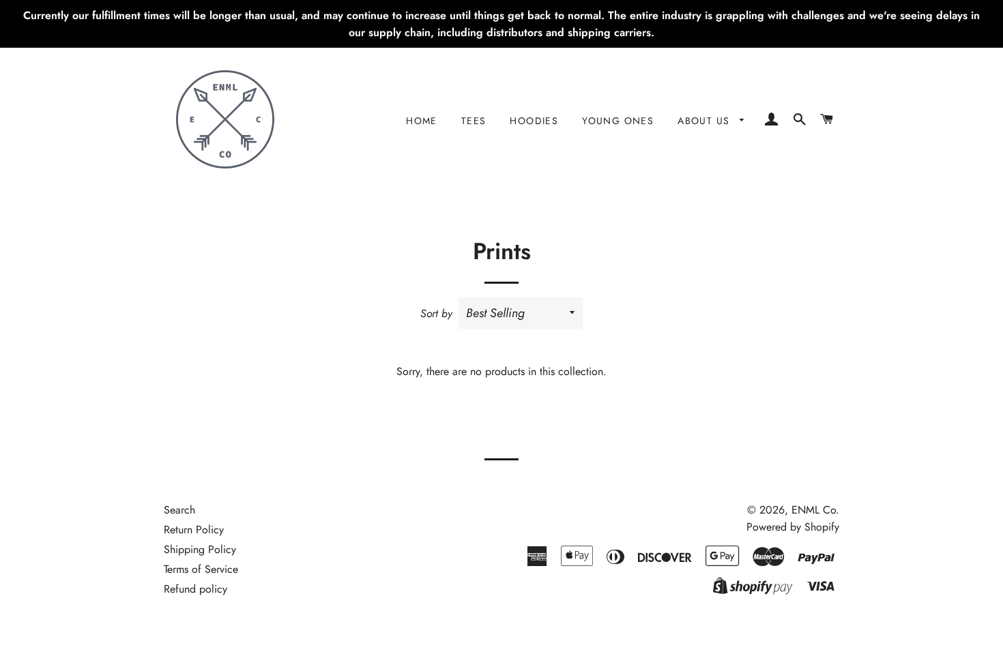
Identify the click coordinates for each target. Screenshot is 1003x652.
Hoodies (534, 121)
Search (179, 510)
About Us (705, 121)
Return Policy (194, 529)
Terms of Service (201, 569)
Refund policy (195, 589)
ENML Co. (815, 510)
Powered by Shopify (792, 527)
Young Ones (618, 121)
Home (421, 121)
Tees (473, 121)
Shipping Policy (200, 549)
